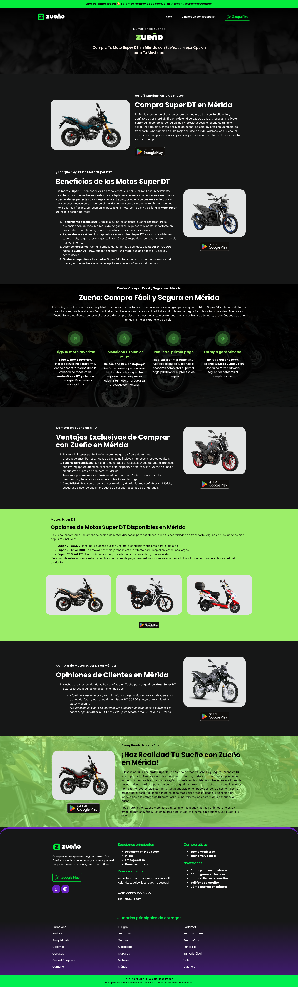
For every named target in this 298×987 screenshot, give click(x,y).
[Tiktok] (56, 889)
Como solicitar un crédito (209, 878)
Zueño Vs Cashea (203, 856)
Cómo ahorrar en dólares (208, 887)
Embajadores (135, 860)
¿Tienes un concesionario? (199, 16)
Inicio (169, 16)
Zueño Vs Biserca (202, 852)
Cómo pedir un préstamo (208, 870)
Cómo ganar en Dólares (207, 874)
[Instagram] (65, 889)
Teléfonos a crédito (204, 883)
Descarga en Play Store (142, 852)
